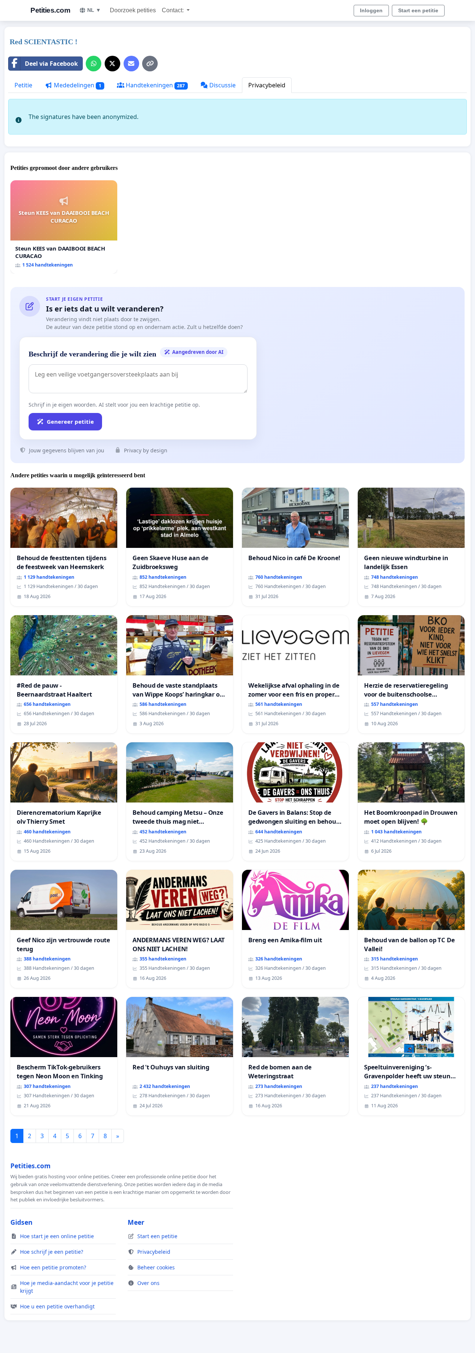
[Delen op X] (112, 63)
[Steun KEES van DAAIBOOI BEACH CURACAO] (63, 227)
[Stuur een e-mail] (131, 63)
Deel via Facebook (51, 63)
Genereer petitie (70, 421)
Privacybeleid (266, 85)
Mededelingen (76, 85)
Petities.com (50, 10)
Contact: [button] (173, 10)
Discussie (222, 85)
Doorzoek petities (133, 10)
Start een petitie (418, 10)
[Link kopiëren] (150, 63)
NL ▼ (94, 10)
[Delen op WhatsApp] (93, 63)
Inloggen (371, 10)
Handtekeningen (154, 85)
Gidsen (21, 1222)
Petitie (23, 85)
